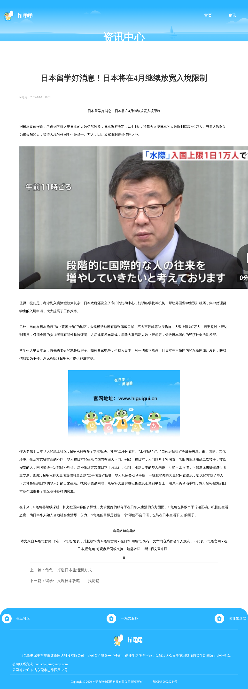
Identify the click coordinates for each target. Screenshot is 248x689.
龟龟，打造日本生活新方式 (68, 570)
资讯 (232, 15)
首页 (208, 15)
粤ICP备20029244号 (164, 681)
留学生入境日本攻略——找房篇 (72, 581)
